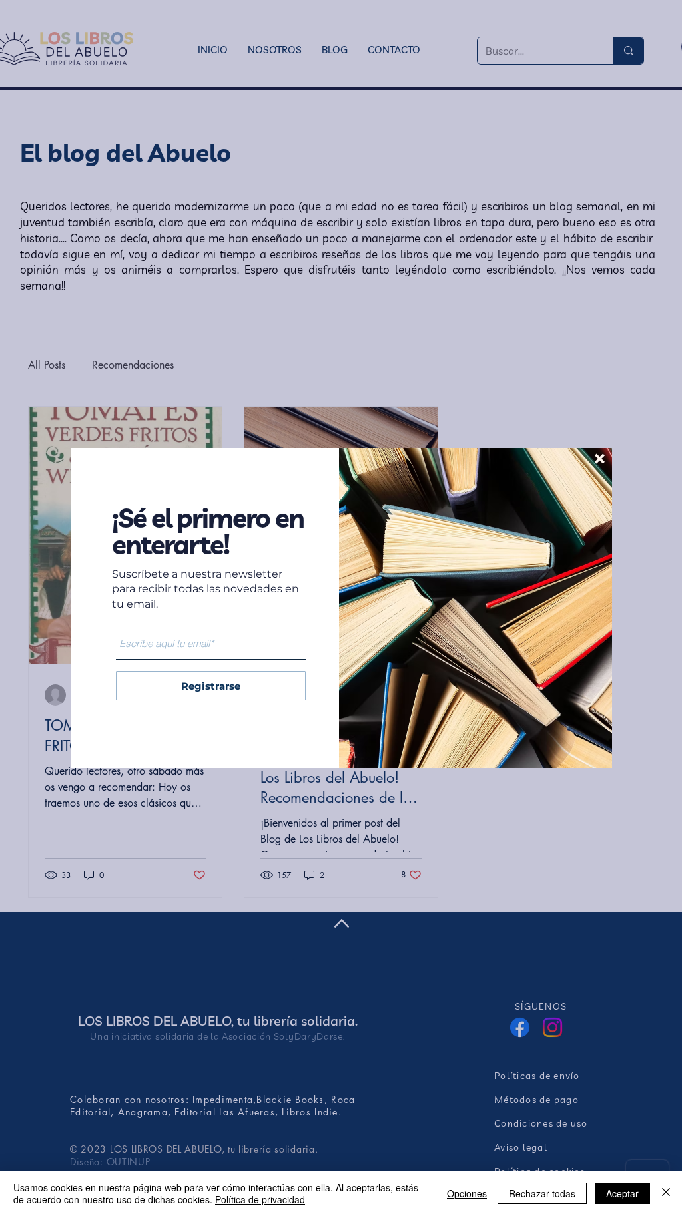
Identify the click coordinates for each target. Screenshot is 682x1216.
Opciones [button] (467, 1193)
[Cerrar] (666, 1193)
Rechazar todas (542, 1193)
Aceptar (622, 1193)
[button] (600, 458)
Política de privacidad (260, 1199)
